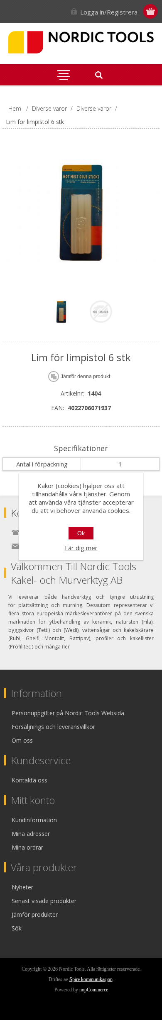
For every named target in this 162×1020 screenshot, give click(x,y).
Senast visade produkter (44, 901)
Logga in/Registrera (108, 12)
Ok (81, 533)
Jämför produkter (35, 914)
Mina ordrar (27, 847)
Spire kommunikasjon (91, 979)
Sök (17, 928)
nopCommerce (93, 990)
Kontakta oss (29, 780)
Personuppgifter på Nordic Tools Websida (68, 713)
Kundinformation (34, 820)
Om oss (22, 740)
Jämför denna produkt (85, 376)
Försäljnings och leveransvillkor (53, 727)
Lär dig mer (81, 548)
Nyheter (22, 887)
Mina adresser (31, 834)
